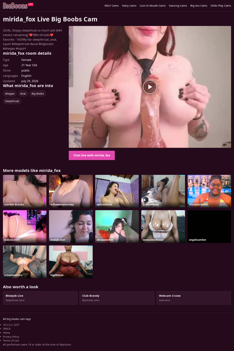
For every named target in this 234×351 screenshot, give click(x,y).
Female (26, 60)
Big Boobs (38, 93)
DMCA (6, 328)
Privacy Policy (11, 336)
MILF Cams (112, 5)
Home (6, 332)
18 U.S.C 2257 (11, 324)
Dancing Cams (178, 5)
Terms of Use (11, 340)
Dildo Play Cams (221, 5)
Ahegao (9, 93)
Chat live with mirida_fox (91, 155)
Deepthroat (12, 101)
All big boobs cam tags (17, 319)
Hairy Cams (129, 5)
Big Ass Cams (198, 5)
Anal (23, 93)
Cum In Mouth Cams (153, 5)
